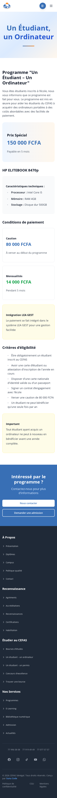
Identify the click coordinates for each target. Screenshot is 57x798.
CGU (32, 783)
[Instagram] (20, 761)
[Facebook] (11, 761)
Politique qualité (14, 570)
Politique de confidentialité (9, 785)
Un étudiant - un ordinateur (19, 657)
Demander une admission (28, 512)
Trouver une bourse (15, 681)
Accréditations (13, 605)
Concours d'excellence (16, 673)
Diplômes (10, 554)
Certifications (12, 622)
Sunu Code (11, 778)
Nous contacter (28, 503)
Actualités (10, 733)
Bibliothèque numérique (18, 716)
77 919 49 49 (28, 749)
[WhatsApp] (46, 761)
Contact (9, 578)
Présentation (12, 546)
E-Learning (11, 708)
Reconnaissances (14, 613)
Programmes (12, 700)
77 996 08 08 (14, 749)
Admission (11, 725)
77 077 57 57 (43, 749)
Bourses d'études (14, 649)
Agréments (11, 597)
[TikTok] (28, 761)
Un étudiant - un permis (18, 665)
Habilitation (11, 630)
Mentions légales (44, 785)
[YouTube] (37, 761)
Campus (10, 562)
